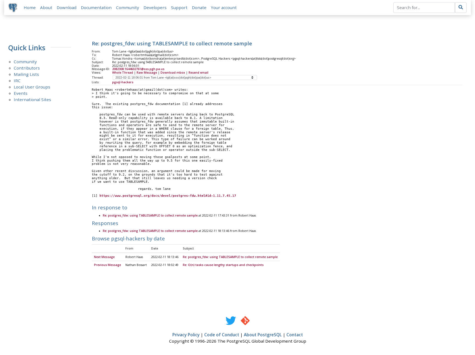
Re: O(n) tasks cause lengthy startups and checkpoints (223, 265)
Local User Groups (32, 87)
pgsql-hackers (122, 82)
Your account (224, 7)
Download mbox (173, 72)
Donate (199, 7)
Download (66, 7)
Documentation (96, 7)
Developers (155, 7)
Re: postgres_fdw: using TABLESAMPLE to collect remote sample (150, 215)
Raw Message (147, 72)
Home (30, 7)
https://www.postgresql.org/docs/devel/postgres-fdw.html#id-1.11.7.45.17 (168, 196)
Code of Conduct (221, 334)
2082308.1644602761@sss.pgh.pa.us (138, 69)
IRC (17, 80)
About (46, 7)
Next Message (104, 257)
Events (20, 93)
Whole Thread (122, 72)
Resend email (198, 72)
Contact (294, 334)
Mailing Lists (26, 74)
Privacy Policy (186, 334)
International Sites (32, 99)
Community (127, 7)
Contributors (27, 68)
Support (179, 7)
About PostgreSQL (263, 334)
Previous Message (107, 265)
